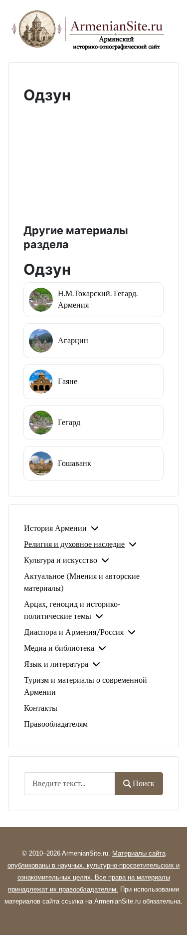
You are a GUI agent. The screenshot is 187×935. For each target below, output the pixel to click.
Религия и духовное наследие (74, 544)
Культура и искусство (60, 560)
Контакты (40, 708)
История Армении (55, 528)
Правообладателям (56, 724)
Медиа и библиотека (59, 648)
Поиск (144, 783)
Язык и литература (56, 664)
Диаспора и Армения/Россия (74, 632)
